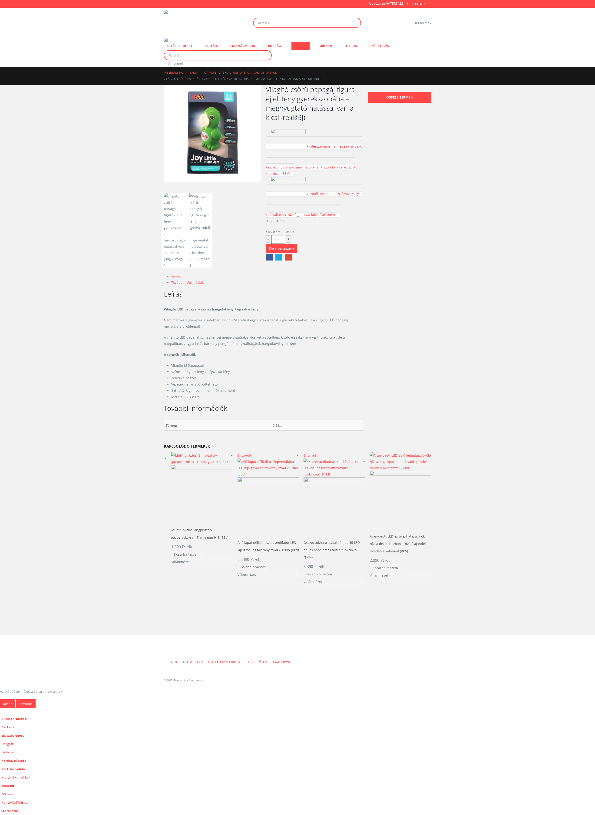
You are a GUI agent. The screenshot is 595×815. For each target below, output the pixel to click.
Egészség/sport (242, 46)
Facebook (269, 257)
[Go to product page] (202, 489)
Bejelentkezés (421, 4)
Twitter (278, 257)
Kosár (7, 704)
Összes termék (399, 97)
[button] (3, 711)
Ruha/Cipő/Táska (14, 803)
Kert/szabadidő (13, 769)
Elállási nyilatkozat (225, 662)
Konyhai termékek (15, 777)
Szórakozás (379, 46)
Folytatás (26, 704)
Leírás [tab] (176, 276)
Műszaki (325, 46)
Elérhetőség (256, 662)
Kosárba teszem (281, 248)
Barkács (211, 46)
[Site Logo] (196, 23)
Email (288, 257)
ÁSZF (174, 662)
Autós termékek (179, 46)
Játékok (300, 46)
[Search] (353, 22)
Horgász (275, 46)
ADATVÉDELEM (192, 662)
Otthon (351, 46)
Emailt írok (280, 662)
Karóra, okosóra (13, 761)
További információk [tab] (187, 282)
